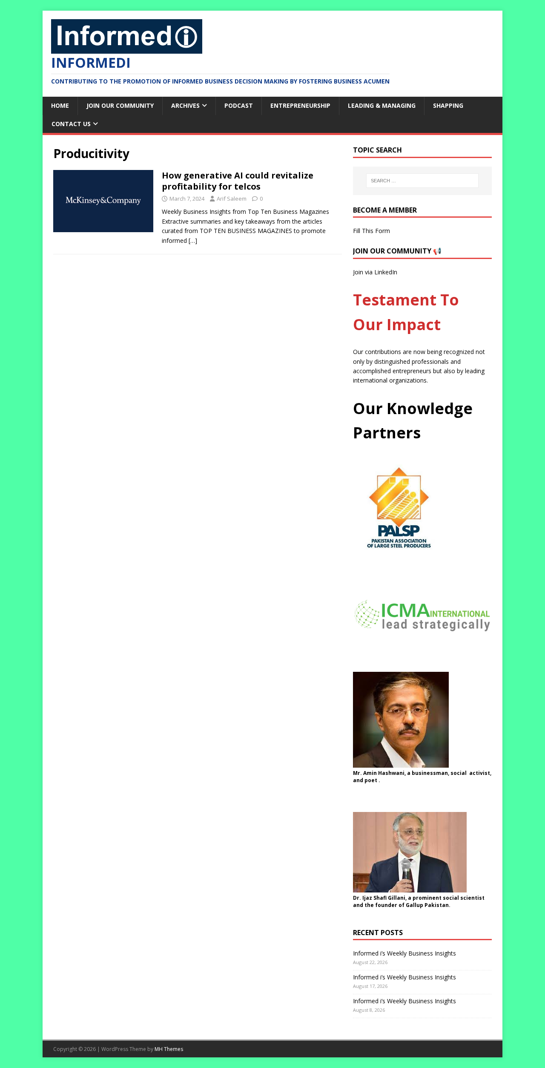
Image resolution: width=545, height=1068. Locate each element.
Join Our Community (120, 105)
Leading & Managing (382, 105)
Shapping (448, 105)
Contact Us (71, 124)
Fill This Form (371, 231)
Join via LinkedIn (375, 272)
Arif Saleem (232, 198)
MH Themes (169, 1049)
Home (60, 105)
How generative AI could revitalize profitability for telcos (237, 181)
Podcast (238, 105)
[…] (193, 240)
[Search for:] (422, 180)
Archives (185, 105)
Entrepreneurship (300, 105)
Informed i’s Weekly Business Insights (404, 953)
